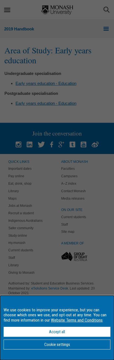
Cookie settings (57, 344)
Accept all (57, 331)
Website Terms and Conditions (77, 320)
